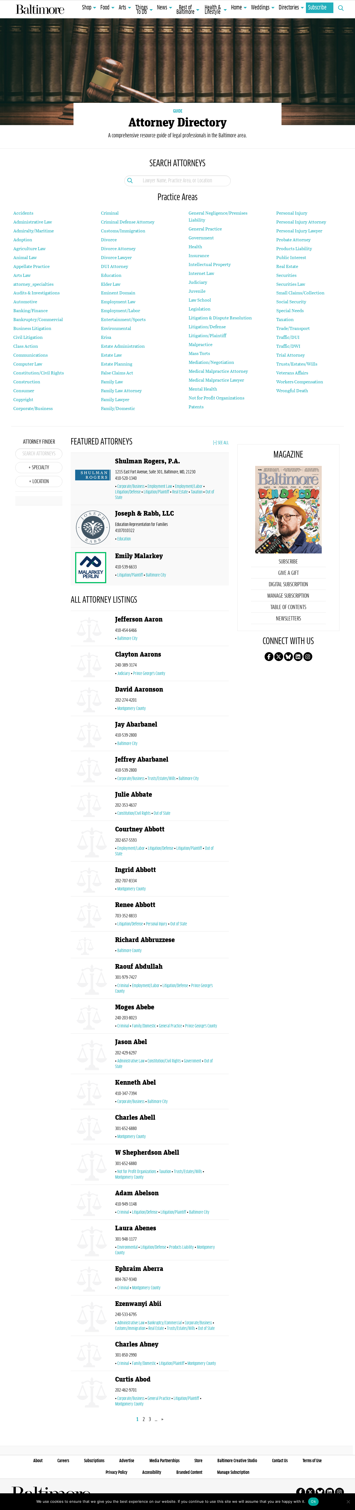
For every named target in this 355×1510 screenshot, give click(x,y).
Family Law (112, 381)
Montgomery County (131, 708)
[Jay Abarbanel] (93, 735)
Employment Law (118, 301)
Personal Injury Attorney (301, 221)
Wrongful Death (292, 390)
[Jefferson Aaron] (93, 629)
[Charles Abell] (93, 1128)
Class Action (25, 346)
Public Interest (291, 257)
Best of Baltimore (185, 10)
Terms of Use (312, 1461)
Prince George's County (149, 673)
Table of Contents (288, 607)
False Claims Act (117, 372)
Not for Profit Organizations (216, 397)
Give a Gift (288, 573)
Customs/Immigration (123, 230)
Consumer (23, 390)
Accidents (23, 213)
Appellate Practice (31, 266)
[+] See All (221, 443)
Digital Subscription (288, 584)
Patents (196, 406)
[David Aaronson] (93, 700)
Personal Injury (291, 213)
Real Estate (287, 266)
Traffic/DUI (288, 337)
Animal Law (25, 257)
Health (195, 246)
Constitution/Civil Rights (38, 372)
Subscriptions (94, 1461)
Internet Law (201, 273)
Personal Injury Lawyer (299, 230)
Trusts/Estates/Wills (296, 364)
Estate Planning (116, 364)
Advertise (126, 1461)
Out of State (162, 813)
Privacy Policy (116, 1472)
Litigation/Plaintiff (207, 335)
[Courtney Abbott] (93, 842)
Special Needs (290, 310)
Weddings (260, 8)
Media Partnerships (164, 1461)
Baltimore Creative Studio (237, 1461)
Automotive (25, 301)
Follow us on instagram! (307, 656)
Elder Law (110, 284)
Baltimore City (156, 575)
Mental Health (203, 389)
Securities (286, 275)
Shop (86, 8)
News (162, 8)
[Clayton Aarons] (93, 664)
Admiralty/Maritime (33, 230)
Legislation (200, 309)
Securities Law (290, 284)
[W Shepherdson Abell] (93, 1165)
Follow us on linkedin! (298, 656)
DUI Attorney (114, 266)
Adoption (22, 239)
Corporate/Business (33, 408)
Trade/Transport (293, 328)
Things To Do (141, 10)
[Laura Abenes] (93, 1241)
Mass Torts (199, 353)
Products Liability (294, 248)
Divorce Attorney (118, 248)
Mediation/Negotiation (211, 362)
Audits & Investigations (36, 292)
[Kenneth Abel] (93, 1093)
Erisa (106, 337)
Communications (30, 355)
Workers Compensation (299, 381)
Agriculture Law (29, 248)
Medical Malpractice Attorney (218, 371)
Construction (26, 381)
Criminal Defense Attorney (127, 221)
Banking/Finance (30, 310)
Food (105, 8)
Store (198, 1461)
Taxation (285, 319)
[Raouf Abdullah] (93, 979)
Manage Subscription (288, 596)
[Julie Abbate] (93, 805)
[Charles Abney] (93, 1354)
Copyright (23, 399)
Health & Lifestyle (213, 10)
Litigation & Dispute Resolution (220, 317)
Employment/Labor (120, 310)
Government (201, 237)
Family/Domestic (118, 408)
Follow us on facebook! (269, 656)
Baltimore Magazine (40, 9)
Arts (122, 8)
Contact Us (280, 1461)
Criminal (110, 213)
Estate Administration (123, 346)
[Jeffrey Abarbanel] (93, 770)
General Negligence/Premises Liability (218, 216)
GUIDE (177, 111)
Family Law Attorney (121, 390)
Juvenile (197, 291)
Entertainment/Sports (123, 319)
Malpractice (200, 344)
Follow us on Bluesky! (288, 656)
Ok (313, 1501)
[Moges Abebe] (93, 1017)
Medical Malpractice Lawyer (216, 380)
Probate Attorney (293, 239)
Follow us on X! (278, 656)
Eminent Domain (118, 292)
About (37, 1461)
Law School (200, 300)
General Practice (205, 228)
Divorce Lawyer (116, 257)
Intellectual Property (210, 264)
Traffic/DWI (288, 346)
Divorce (109, 239)
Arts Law (22, 275)
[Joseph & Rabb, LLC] (93, 527)
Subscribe (317, 8)
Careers (63, 1461)
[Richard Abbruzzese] (93, 946)
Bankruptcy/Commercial (38, 319)
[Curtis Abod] (93, 1392)
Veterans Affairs (292, 372)
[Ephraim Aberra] (93, 1279)
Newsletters (288, 619)
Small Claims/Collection (300, 292)
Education (111, 275)
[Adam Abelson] (93, 1203)
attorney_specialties (33, 284)
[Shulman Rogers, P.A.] (93, 480)
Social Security (291, 301)
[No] (348, 1501)
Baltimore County (129, 950)
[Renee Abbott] (93, 915)
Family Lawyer (115, 399)
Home (236, 8)
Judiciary (198, 282)
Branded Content (189, 1472)
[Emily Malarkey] (93, 567)
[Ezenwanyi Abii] (93, 1316)
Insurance (199, 255)
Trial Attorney (290, 355)
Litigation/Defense (207, 326)
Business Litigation (32, 328)
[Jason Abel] (93, 1055)
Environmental (116, 328)
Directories (289, 8)
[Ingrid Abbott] (93, 880)
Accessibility (151, 1472)
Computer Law (27, 364)
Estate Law (111, 355)
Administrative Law (32, 221)
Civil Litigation (28, 337)
